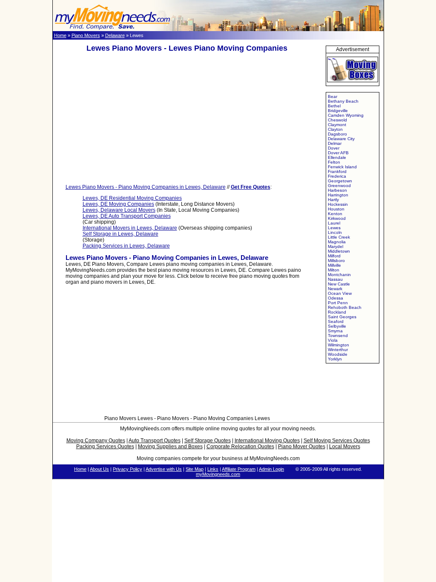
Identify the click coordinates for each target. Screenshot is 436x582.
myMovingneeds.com (218, 474)
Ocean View (340, 293)
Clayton (335, 129)
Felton (334, 162)
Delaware (115, 35)
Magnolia (337, 241)
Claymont (337, 124)
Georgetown (340, 181)
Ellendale (337, 157)
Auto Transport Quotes (155, 441)
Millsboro (336, 260)
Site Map (195, 469)
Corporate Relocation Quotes (240, 446)
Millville (334, 265)
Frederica (337, 176)
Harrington (338, 195)
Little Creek (339, 237)
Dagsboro (337, 134)
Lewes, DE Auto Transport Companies (127, 216)
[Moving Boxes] (352, 84)
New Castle (339, 284)
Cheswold (337, 120)
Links (212, 469)
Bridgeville (338, 110)
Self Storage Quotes (207, 441)
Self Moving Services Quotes (337, 441)
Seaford (336, 321)
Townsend (338, 335)
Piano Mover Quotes (301, 446)
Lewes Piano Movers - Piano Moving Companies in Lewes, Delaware (146, 187)
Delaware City (341, 138)
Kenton (335, 213)
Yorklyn (335, 359)
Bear (332, 96)
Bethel (334, 106)
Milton (333, 270)
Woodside (337, 354)
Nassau (335, 279)
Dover (333, 148)
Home (60, 35)
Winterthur (338, 349)
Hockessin (338, 204)
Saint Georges (342, 316)
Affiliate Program (238, 469)
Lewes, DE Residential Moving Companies (132, 198)
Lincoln (335, 232)
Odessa (335, 298)
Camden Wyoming (346, 115)
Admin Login (271, 469)
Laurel (334, 223)
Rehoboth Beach (344, 307)
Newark (335, 288)
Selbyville (337, 326)
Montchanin (339, 274)
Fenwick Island (342, 166)
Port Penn (338, 302)
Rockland (337, 312)
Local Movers (344, 446)
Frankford (337, 171)
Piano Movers (86, 35)
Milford (334, 256)
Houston (336, 209)
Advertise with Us (164, 469)
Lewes (334, 227)
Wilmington (338, 345)
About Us (99, 469)
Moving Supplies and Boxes (170, 446)
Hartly (333, 199)
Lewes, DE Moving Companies (118, 204)
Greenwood (339, 185)
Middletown (339, 251)
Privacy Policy (127, 469)
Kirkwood (337, 218)
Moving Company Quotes (95, 441)
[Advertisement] (186, 118)
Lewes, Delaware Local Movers (119, 210)
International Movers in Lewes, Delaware (130, 228)
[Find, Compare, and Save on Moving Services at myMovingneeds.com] (112, 29)
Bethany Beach (343, 101)
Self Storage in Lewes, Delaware (120, 234)
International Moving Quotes (267, 441)
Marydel (335, 246)
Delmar (334, 143)
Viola (333, 340)
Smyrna (335, 330)
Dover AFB (338, 152)
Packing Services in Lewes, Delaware (126, 246)
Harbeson (337, 190)
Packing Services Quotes (105, 446)
